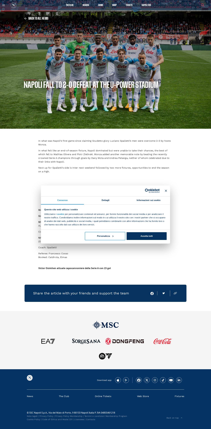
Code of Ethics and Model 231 (57, 419)
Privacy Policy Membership (68, 416)
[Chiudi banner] (166, 191)
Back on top (173, 418)
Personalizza (103, 236)
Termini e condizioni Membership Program (105, 416)
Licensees (79, 419)
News (30, 396)
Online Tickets (103, 396)
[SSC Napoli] (13, 5)
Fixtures (179, 396)
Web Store (143, 396)
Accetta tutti (147, 236)
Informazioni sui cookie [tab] (148, 200)
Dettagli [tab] (106, 200)
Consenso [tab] (62, 200)
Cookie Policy (33, 419)
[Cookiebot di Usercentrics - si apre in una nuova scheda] (147, 191)
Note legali (32, 416)
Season (86, 5)
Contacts (90, 419)
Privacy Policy (46, 416)
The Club (64, 396)
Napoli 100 (146, 5)
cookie (60, 214)
